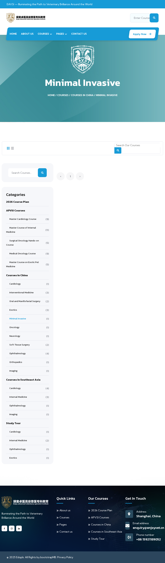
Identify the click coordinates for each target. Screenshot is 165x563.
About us (27, 34)
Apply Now (140, 34)
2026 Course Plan (101, 510)
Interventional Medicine (21, 292)
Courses (43, 34)
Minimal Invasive (106, 95)
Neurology (14, 336)
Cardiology (15, 284)
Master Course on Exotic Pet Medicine (22, 264)
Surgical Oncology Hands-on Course (22, 243)
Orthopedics (15, 362)
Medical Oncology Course (22, 253)
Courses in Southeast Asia (106, 531)
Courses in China (82, 95)
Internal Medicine (18, 397)
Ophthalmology (17, 353)
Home (13, 34)
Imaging (13, 371)
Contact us (79, 34)
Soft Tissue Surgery (19, 344)
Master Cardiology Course (22, 219)
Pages (60, 34)
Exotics (13, 310)
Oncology (14, 327)
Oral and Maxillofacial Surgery (24, 301)
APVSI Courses (100, 517)
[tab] (8, 148)
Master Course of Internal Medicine (21, 230)
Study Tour (98, 538)
